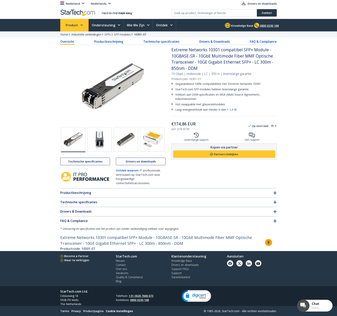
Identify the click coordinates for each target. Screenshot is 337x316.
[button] (196, 296)
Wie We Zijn (136, 25)
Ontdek (162, 25)
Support (176, 273)
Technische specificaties (161, 41)
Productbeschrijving (108, 41)
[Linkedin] (249, 263)
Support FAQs (180, 269)
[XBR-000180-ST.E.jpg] (152, 139)
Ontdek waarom (127, 170)
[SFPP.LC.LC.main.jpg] (73, 139)
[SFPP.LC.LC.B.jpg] (99, 139)
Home (64, 34)
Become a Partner (76, 256)
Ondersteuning (104, 25)
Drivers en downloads (141, 161)
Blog (118, 281)
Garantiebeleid (180, 277)
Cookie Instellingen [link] (119, 311)
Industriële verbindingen (86, 34)
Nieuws (120, 261)
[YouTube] (258, 263)
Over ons (121, 269)
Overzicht (67, 41)
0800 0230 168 (139, 300)
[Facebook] (230, 263)
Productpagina (93, 311)
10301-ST (140, 34)
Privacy (76, 311)
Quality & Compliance (129, 277)
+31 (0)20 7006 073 (141, 296)
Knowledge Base (241, 26)
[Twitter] (239, 263)
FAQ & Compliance (263, 41)
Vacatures (122, 273)
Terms (64, 311)
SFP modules (122, 34)
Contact (121, 265)
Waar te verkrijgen (76, 260)
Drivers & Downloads (214, 41)
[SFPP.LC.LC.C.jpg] (126, 139)
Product (72, 25)
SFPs (108, 34)
